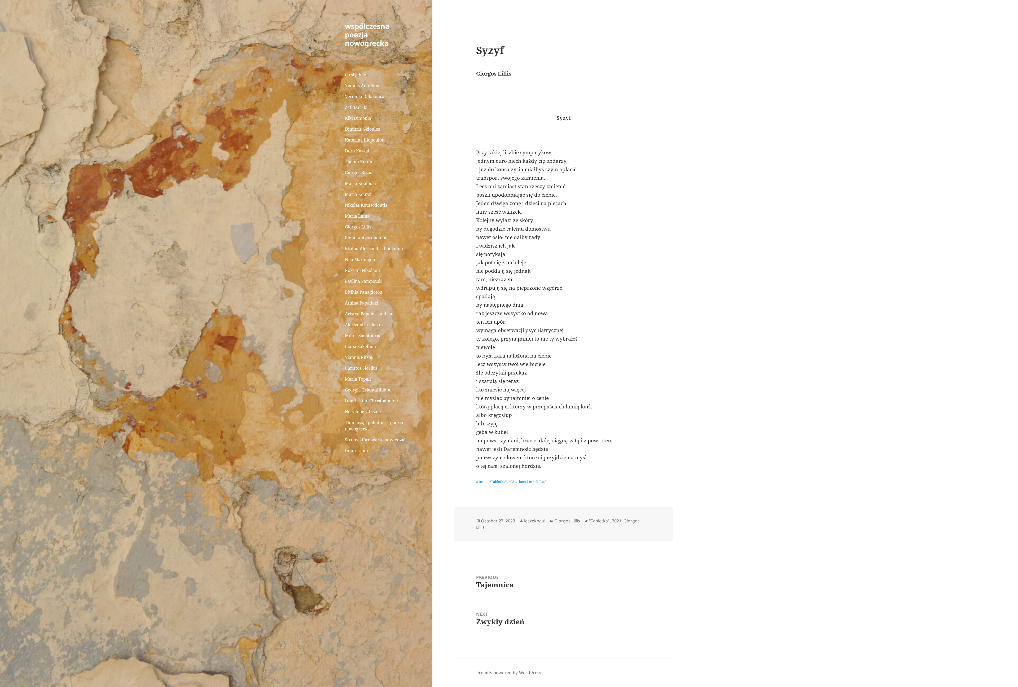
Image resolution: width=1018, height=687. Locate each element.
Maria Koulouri (360, 183)
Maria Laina (357, 216)
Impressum (356, 450)
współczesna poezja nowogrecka (367, 34)
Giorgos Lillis (358, 227)
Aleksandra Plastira (365, 325)
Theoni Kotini (358, 162)
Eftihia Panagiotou (363, 292)
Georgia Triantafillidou (368, 390)
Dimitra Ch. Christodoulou (371, 401)
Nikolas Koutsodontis (366, 205)
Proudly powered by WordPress (508, 673)
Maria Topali (358, 379)
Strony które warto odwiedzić (375, 440)
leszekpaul (534, 521)
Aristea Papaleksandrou (369, 314)
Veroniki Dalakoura (364, 96)
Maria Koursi (358, 194)
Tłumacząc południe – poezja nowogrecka (374, 426)
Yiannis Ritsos (359, 357)
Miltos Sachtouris (362, 335)
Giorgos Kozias (359, 172)
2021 (616, 521)
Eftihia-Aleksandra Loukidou (374, 249)
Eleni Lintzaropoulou (366, 238)
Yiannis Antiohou (362, 86)
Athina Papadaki (361, 303)
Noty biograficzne (363, 412)
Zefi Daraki (356, 107)
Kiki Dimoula (358, 118)
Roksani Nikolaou (362, 270)
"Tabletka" (599, 521)
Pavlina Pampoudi (363, 281)
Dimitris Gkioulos (362, 129)
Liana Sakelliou (360, 346)
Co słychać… (357, 75)
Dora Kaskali (358, 151)
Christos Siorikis (361, 368)
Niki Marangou (360, 259)
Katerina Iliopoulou (364, 140)
